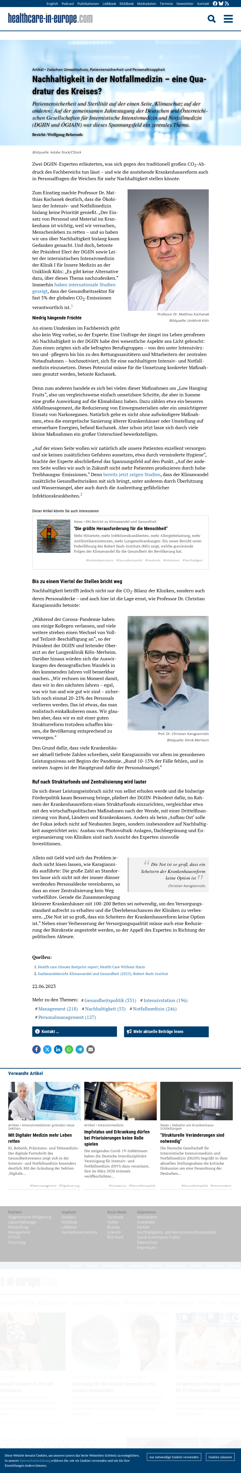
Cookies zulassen (220, 1457)
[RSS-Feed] (227, 4)
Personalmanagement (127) (67, 1017)
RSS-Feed (115, 1237)
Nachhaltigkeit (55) (105, 1009)
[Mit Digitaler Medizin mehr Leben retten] (44, 1101)
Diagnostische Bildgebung (29, 1217)
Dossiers (69, 1217)
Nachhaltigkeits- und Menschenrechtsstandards (176, 1232)
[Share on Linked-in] (58, 1049)
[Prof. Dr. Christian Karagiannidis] (168, 674)
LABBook (109, 3)
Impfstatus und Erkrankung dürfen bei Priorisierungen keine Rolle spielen (117, 1138)
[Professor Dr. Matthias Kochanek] (168, 250)
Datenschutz (147, 1242)
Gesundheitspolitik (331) (110, 1000)
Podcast (68, 3)
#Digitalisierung (69, 1186)
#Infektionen (171, 560)
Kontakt (203, 3)
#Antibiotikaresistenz (99, 560)
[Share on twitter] (47, 1049)
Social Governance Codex (158, 1237)
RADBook (127, 3)
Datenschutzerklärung (35, 1460)
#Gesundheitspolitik (129, 560)
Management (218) (58, 1009)
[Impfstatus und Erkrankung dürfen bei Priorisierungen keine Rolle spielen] (120, 1101)
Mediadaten (146, 3)
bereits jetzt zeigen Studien (132, 474)
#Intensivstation (221, 1186)
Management (19, 1232)
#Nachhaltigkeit (193, 560)
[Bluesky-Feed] (221, 4)
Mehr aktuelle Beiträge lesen (157, 1031)
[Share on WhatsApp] (69, 1049)
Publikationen (88, 3)
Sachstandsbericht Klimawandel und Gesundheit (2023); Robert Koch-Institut (103, 973)
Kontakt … (49, 1031)
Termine (166, 3)
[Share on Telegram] (80, 1049)
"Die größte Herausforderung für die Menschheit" (121, 528)
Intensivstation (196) (166, 1000)
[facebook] (215, 4)
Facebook (115, 1217)
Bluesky (113, 1227)
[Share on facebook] (36, 1049)
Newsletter (185, 3)
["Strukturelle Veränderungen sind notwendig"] (196, 1101)
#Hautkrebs (153, 560)
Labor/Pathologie (22, 1222)
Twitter (113, 1222)
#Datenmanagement (43, 1186)
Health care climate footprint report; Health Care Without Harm (91, 966)
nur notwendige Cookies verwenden (174, 1457)
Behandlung (18, 1227)
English (52, 3)
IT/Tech (14, 1237)
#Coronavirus (117, 1186)
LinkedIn (114, 1232)
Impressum (146, 1247)
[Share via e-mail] (90, 1049)
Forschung (16, 1242)
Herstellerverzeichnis (79, 1232)
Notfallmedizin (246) (155, 1009)
